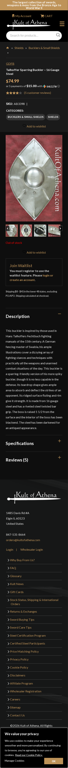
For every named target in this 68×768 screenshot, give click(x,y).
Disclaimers (17, 675)
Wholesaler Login (31, 549)
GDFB (10, 63)
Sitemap (15, 707)
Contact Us (17, 715)
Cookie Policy (19, 667)
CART (48, 16)
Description (17, 316)
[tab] (34, 316)
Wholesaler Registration (25, 691)
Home (8, 47)
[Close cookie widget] (53, 761)
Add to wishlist (36, 126)
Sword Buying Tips (22, 619)
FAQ (13, 568)
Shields (19, 48)
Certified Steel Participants (27, 643)
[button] (34, 87)
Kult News (17, 584)
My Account (23, 16)
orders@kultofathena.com (23, 540)
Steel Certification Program (28, 635)
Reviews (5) (17, 459)
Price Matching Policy (24, 651)
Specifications (20, 443)
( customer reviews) (37, 92)
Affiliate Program (21, 683)
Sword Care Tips (21, 627)
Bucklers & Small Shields (44, 48)
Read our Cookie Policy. (28, 755)
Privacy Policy (19, 659)
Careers (15, 699)
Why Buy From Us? (22, 560)
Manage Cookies (14, 760)
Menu (63, 24)
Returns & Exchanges (23, 611)
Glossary (16, 576)
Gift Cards (17, 592)
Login (9, 549)
